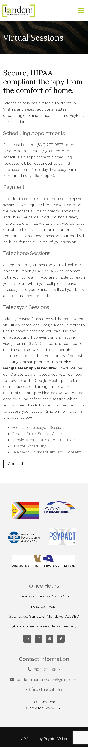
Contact (16, 464)
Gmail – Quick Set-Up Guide (37, 433)
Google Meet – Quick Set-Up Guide (43, 440)
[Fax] (49, 639)
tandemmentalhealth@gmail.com (47, 679)
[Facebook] (61, 639)
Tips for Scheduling (29, 446)
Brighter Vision (55, 738)
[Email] (27, 639)
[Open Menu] (81, 11)
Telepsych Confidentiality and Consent (46, 452)
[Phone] (38, 639)
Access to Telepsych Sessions (38, 427)
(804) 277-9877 (47, 669)
